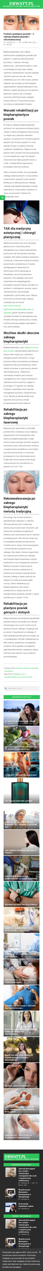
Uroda (9, 45)
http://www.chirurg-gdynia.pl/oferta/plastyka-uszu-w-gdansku (19, 309)
